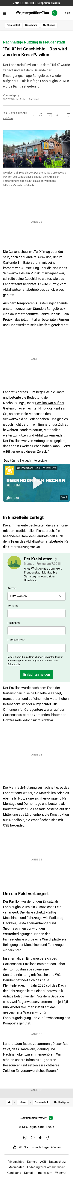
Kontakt (29, 1173)
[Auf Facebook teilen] (40, 115)
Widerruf (60, 1173)
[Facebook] (48, 1137)
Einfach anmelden (36, 674)
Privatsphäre (15, 1162)
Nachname (13, 622)
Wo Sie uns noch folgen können (40, 1147)
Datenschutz (57, 1162)
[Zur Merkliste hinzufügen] (67, 115)
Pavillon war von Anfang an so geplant (37, 441)
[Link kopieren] (33, 115)
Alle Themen (49, 25)
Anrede (11, 588)
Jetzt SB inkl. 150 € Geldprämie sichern (36, 2)
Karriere (32, 1162)
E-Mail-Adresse (16, 640)
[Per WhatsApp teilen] (57, 115)
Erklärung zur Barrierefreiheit (46, 1167)
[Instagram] (25, 1137)
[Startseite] (9, 1102)
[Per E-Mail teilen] (49, 115)
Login (66, 12)
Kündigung (14, 1173)
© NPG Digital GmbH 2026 (36, 1127)
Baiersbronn (31, 25)
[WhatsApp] (33, 1137)
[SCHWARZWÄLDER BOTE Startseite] (36, 13)
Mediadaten (16, 1167)
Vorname (12, 605)
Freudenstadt (13, 25)
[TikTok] (40, 1137)
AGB (43, 1162)
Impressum (44, 1173)
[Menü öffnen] (4, 13)
